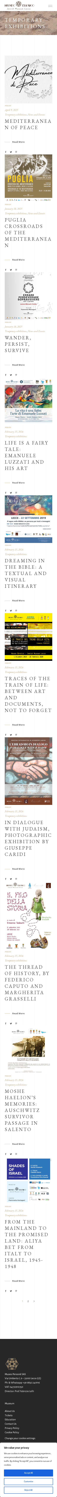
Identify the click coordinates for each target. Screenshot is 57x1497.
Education (10, 1419)
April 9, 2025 (11, 110)
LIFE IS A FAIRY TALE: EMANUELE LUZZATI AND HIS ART (27, 455)
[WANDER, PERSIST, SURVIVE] (28, 296)
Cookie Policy (12, 1432)
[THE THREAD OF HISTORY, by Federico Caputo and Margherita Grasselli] (28, 915)
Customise (28, 1481)
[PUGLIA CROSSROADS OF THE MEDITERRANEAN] (28, 178)
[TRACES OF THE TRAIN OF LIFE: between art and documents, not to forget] (28, 637)
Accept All (28, 1473)
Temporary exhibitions (16, 114)
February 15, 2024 (14, 431)
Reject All (28, 1490)
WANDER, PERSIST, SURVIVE (18, 344)
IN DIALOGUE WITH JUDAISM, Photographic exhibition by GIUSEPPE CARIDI (28, 838)
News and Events (36, 114)
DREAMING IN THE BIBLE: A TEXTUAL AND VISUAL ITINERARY (26, 573)
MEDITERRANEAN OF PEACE (28, 124)
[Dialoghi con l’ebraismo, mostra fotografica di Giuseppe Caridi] (28, 771)
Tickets (9, 1415)
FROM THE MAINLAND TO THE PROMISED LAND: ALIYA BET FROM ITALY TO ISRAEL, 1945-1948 (27, 1244)
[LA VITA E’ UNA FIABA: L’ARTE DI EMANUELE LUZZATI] (28, 401)
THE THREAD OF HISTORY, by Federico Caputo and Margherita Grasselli (27, 983)
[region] (28, 1470)
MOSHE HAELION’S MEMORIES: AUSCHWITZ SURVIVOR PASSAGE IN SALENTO (22, 1110)
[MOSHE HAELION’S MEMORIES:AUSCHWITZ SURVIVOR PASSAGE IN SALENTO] (28, 1050)
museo (8, 105)
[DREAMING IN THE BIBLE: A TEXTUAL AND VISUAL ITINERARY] (28, 519)
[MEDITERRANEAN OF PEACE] (28, 79)
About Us (10, 1411)
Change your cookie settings (20, 1438)
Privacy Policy (12, 1428)
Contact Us (10, 1423)
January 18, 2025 (13, 208)
